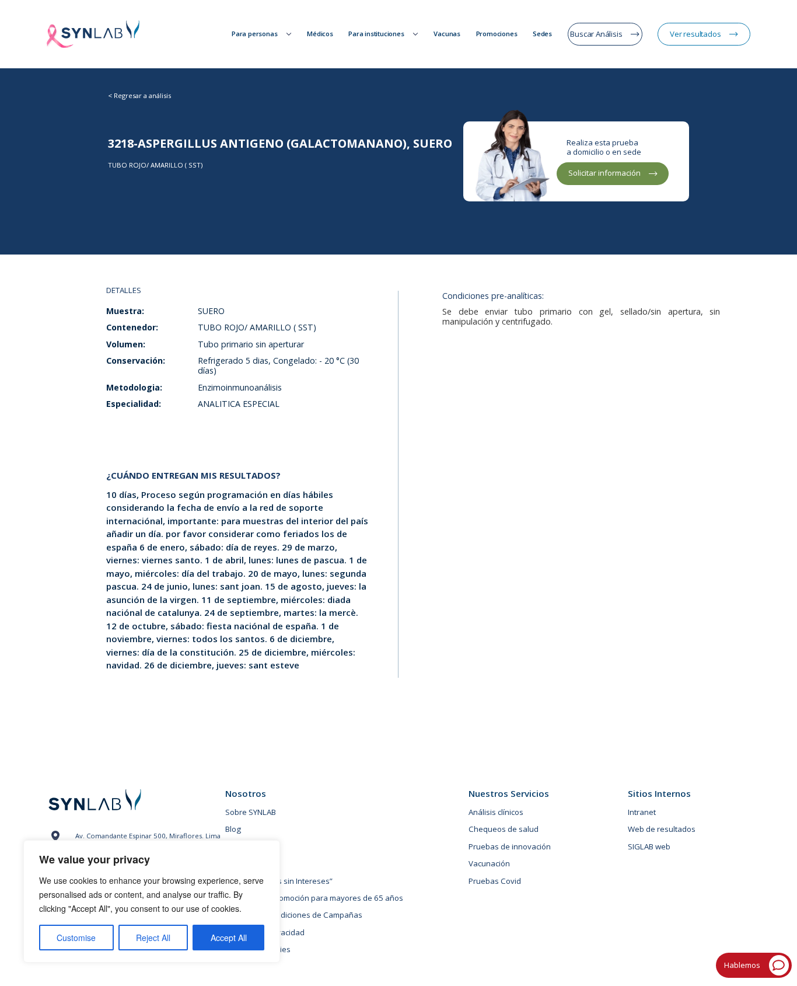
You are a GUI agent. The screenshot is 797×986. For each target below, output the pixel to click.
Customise (76, 937)
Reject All (153, 937)
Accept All (229, 937)
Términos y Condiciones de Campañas (293, 915)
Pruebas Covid (495, 881)
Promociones (497, 33)
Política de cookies (258, 949)
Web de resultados (661, 829)
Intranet (642, 812)
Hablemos (742, 965)
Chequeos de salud (504, 829)
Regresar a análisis (142, 95)
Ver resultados (695, 34)
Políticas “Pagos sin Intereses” (279, 881)
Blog (233, 829)
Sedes (542, 33)
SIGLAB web (649, 846)
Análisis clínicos (496, 812)
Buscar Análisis (596, 34)
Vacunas (447, 33)
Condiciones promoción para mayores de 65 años (314, 898)
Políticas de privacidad (265, 932)
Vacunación (489, 863)
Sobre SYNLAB (250, 812)
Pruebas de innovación (510, 846)
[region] (151, 901)
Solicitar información (604, 173)
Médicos (320, 33)
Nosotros (245, 793)
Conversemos (250, 863)
